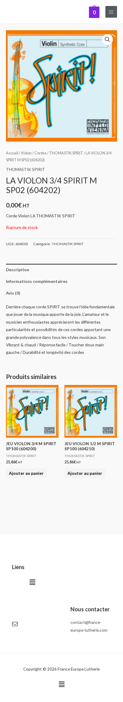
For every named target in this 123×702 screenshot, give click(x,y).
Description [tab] (17, 269)
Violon (26, 153)
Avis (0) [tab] (13, 292)
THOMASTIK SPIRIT (66, 153)
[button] (107, 39)
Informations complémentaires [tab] (36, 281)
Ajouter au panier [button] (26, 473)
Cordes (40, 153)
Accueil (12, 153)
